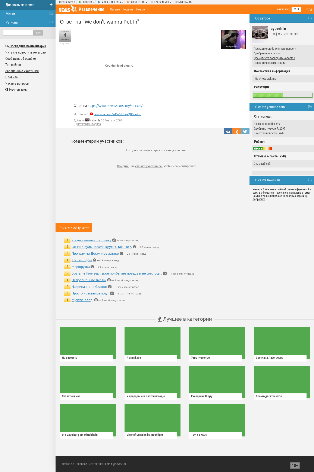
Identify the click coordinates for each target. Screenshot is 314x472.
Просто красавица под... (90, 293)
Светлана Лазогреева (269, 357)
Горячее (128, 9)
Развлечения (137, 2)
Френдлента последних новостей (274, 58)
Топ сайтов (13, 65)
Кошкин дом (82, 260)
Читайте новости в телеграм (25, 52)
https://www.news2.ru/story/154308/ (115, 105)
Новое (140, 9)
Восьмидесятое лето (269, 396)
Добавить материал (20, 5)
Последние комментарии (269, 62)
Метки (10, 14)
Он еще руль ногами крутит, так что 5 (102, 246)
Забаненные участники (22, 71)
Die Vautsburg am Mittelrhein (80, 434)
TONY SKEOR (199, 434)
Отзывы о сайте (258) (270, 156)
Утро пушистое (200, 357)
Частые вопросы (17, 83)
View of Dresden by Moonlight (145, 434)
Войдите (123, 166)
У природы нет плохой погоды (146, 396)
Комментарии (183, 2)
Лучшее (115, 9)
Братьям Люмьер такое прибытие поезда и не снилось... (117, 273)
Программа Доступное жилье (95, 253)
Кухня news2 (161, 2)
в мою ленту (284, 9)
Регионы (12, 22)
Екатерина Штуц (201, 396)
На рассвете (69, 357)
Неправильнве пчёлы (89, 280)
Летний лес (134, 357)
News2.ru (67, 464)
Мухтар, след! (82, 299)
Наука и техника (111, 2)
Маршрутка (81, 266)
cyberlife (95, 120)
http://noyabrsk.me (265, 78)
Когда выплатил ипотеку (92, 240)
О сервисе (81, 464)
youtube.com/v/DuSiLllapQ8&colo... (117, 114)
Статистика (291, 34)
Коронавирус (67, 2)
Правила (11, 77)
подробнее (259, 199)
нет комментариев (89, 124)
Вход (308, 9)
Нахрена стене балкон (89, 286)
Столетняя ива (71, 396)
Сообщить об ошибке (20, 59)
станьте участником (148, 166)
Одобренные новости (267, 53)
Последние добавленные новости (275, 48)
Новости (87, 2)
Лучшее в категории (187, 319)
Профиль (276, 34)
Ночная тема (18, 90)
